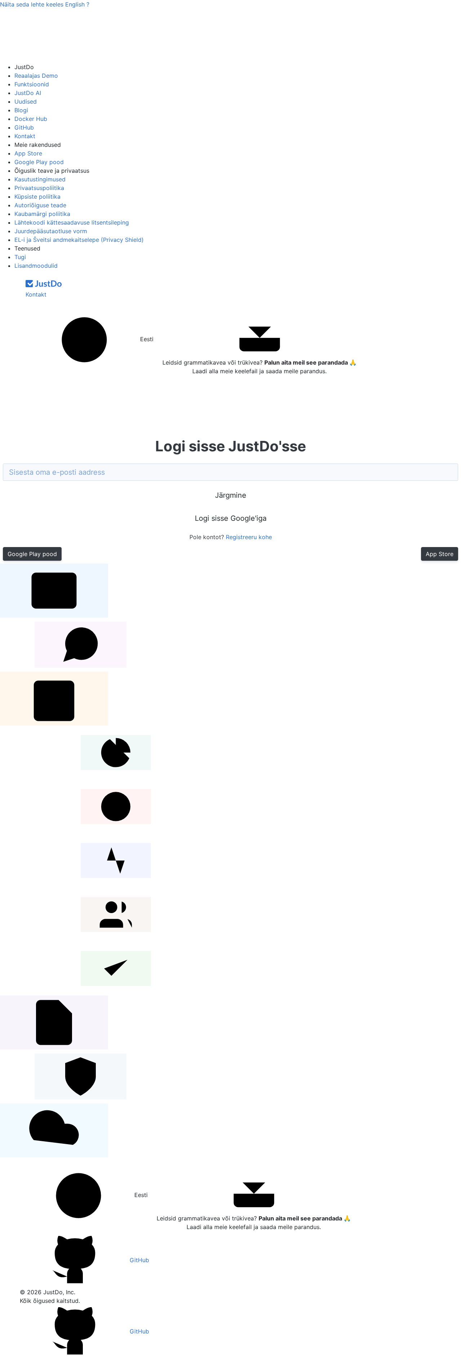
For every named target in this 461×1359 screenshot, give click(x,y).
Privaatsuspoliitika (39, 187)
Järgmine (230, 495)
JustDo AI (27, 92)
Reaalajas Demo (36, 75)
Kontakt (24, 136)
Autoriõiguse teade (40, 205)
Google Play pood (39, 162)
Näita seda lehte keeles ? (44, 4)
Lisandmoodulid (36, 265)
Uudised (25, 101)
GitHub (24, 127)
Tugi (20, 257)
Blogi (21, 110)
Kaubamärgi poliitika (42, 213)
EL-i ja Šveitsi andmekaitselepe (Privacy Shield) (79, 239)
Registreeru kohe (249, 537)
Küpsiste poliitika (37, 196)
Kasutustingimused (40, 179)
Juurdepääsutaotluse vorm (50, 231)
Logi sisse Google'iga (231, 518)
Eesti (145, 339)
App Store (28, 153)
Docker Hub (30, 118)
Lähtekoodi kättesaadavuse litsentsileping (71, 222)
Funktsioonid (31, 84)
